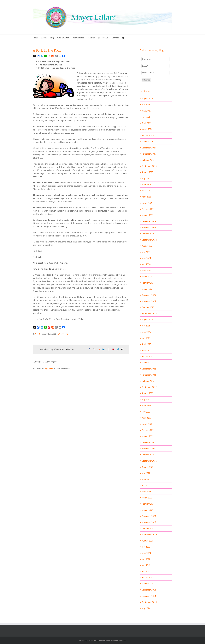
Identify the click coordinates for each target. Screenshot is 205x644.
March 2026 (147, 129)
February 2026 (148, 135)
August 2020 (147, 540)
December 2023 (149, 295)
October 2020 (148, 528)
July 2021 (146, 473)
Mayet (37, 334)
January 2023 (147, 362)
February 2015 (148, 577)
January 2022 (147, 436)
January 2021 (147, 510)
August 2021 (147, 467)
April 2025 (146, 196)
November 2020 (149, 522)
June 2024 (146, 258)
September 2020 (149, 534)
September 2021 (149, 460)
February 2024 (148, 282)
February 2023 (148, 356)
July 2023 (146, 325)
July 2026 (146, 104)
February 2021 (148, 503)
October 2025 (148, 160)
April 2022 (146, 418)
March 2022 (147, 424)
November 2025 (149, 154)
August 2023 (147, 319)
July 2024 (146, 252)
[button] (123, 38)
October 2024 (148, 233)
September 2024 (149, 239)
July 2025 (146, 178)
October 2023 (148, 307)
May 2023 (146, 338)
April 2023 (146, 344)
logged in (48, 368)
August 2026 (147, 98)
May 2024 (146, 264)
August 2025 (147, 172)
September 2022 (149, 387)
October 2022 (148, 381)
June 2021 (146, 479)
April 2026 (146, 123)
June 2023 (146, 332)
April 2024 (146, 270)
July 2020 (146, 547)
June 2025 (146, 184)
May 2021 (146, 485)
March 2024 (147, 276)
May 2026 (146, 117)
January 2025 (147, 215)
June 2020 (146, 553)
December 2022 (149, 368)
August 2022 (147, 393)
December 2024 (149, 221)
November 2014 (149, 596)
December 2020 (149, 516)
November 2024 (149, 227)
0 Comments (63, 334)
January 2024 (147, 289)
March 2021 (147, 497)
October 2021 (148, 454)
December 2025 (149, 147)
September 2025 (149, 166)
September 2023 (149, 313)
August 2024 (147, 246)
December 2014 (149, 589)
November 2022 (149, 375)
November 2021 (149, 448)
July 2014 (146, 608)
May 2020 (146, 559)
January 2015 (147, 583)
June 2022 (146, 405)
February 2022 (148, 430)
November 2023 (149, 301)
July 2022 (146, 399)
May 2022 (146, 411)
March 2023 (147, 350)
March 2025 (147, 203)
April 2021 (146, 491)
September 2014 (149, 602)
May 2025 (146, 190)
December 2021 (149, 442)
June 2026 (146, 110)
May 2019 (146, 565)
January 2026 (147, 141)
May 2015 (146, 571)
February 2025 (148, 209)
